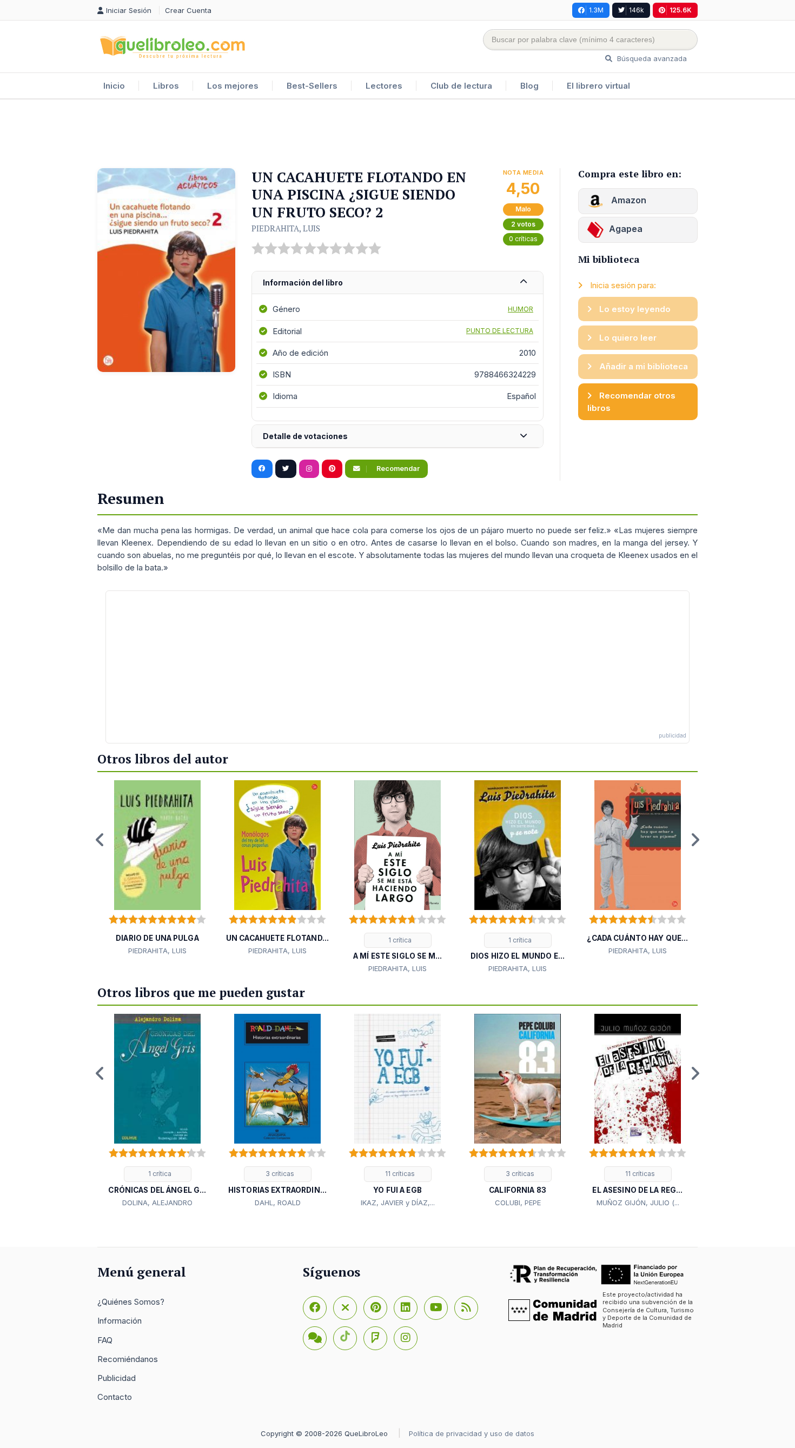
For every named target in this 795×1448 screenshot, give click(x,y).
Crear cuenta (188, 10)
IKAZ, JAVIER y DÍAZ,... (398, 1202)
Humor (520, 309)
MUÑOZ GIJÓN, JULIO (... (638, 1202)
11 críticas (399, 1174)
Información (119, 1321)
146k (636, 10)
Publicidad (116, 1378)
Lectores (384, 86)
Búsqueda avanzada (651, 58)
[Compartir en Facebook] (262, 469)
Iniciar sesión (130, 10)
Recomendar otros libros (631, 401)
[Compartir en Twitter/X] (285, 469)
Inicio (114, 86)
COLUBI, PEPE (518, 1202)
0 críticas (523, 239)
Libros (166, 86)
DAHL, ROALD (278, 1202)
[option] (157, 868)
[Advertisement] (397, 134)
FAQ (104, 1340)
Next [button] (695, 840)
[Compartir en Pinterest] (332, 469)
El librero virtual (598, 86)
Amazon (627, 200)
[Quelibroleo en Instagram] (309, 469)
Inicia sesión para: (622, 285)
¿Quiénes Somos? (130, 1302)
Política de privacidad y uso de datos (471, 1433)
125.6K (681, 10)
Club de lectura (461, 86)
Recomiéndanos (127, 1359)
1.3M (596, 10)
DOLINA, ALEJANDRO (157, 1202)
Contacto (114, 1397)
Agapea (625, 228)
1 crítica (399, 940)
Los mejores (233, 86)
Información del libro (303, 282)
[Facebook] (315, 1308)
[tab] (397, 283)
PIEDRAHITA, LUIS (285, 228)
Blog (529, 86)
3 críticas (279, 1174)
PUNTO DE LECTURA (499, 331)
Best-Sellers (312, 86)
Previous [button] (100, 840)
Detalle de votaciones (305, 436)
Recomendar (397, 468)
